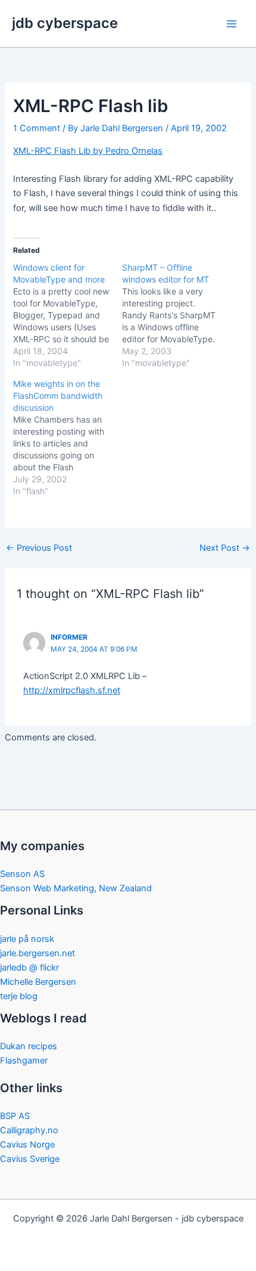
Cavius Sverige (30, 1159)
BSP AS (15, 1116)
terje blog (19, 996)
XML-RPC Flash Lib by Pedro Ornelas (88, 150)
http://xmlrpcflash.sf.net (71, 690)
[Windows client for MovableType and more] (67, 315)
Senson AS (22, 874)
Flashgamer (24, 1060)
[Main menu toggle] (231, 23)
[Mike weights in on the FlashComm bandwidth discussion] (67, 437)
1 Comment (36, 128)
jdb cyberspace (65, 23)
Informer (69, 637)
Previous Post (39, 548)
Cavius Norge (27, 1144)
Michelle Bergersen (38, 981)
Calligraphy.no (29, 1130)
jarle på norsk (27, 939)
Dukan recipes (28, 1046)
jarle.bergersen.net (37, 953)
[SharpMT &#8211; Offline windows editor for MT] (176, 315)
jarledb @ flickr (29, 967)
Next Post (224, 548)
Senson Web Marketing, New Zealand (76, 888)
